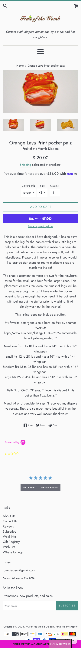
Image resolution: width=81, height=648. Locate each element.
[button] (40, 644)
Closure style (28, 186)
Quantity (54, 186)
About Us (9, 516)
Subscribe (9, 531)
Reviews (8, 526)
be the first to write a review (40, 487)
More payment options (40, 226)
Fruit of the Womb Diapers (39, 626)
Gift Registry (11, 541)
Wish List (9, 547)
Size (42, 186)
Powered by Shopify (66, 626)
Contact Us (10, 521)
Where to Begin (13, 552)
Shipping (25, 164)
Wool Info (9, 536)
